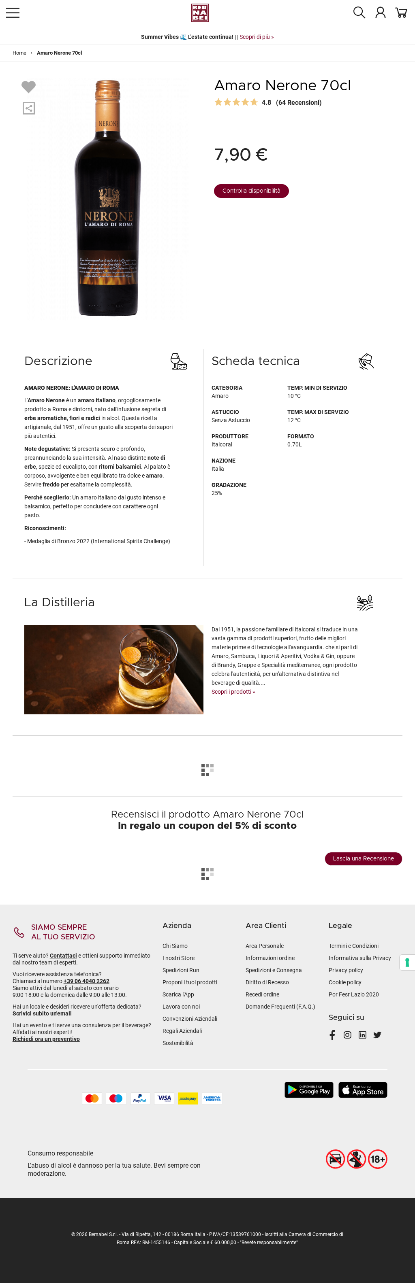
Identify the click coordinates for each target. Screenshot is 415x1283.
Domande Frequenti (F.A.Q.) (280, 1006)
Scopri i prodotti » (233, 691)
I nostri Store (179, 958)
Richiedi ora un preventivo (46, 1039)
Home (19, 53)
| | (207, 37)
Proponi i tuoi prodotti (190, 982)
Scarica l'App (178, 994)
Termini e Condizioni (354, 946)
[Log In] (380, 12)
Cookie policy (345, 982)
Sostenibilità (178, 1043)
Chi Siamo (175, 946)
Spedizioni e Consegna (274, 970)
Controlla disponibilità (251, 191)
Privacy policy (346, 970)
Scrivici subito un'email (42, 1013)
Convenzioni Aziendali (190, 1018)
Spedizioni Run (181, 970)
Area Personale (265, 946)
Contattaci (63, 955)
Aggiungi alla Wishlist (30, 87)
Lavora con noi (181, 1006)
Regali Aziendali (182, 1031)
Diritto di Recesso (267, 982)
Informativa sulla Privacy (360, 958)
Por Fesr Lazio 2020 (354, 994)
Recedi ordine (262, 994)
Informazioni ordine (270, 958)
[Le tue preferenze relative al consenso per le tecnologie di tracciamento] (407, 962)
